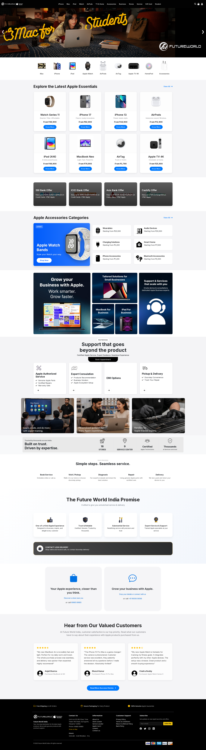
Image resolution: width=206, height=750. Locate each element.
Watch (81, 4)
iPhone (61, 4)
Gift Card (148, 4)
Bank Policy (120, 726)
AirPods (90, 4)
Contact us (96, 731)
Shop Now (44, 260)
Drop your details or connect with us (132, 594)
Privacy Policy (121, 719)
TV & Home (100, 4)
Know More (50, 127)
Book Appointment (103, 359)
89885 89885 (76, 602)
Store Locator (97, 722)
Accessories (111, 4)
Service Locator (97, 724)
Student (158, 4)
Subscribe (167, 724)
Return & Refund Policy (124, 724)
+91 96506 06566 (135, 599)
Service (139, 4)
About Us (95, 719)
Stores (131, 4)
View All (167, 86)
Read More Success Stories (102, 688)
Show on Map (73, 729)
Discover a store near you (73, 598)
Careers (95, 728)
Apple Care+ (96, 726)
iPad (74, 4)
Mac (68, 4)
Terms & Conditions (123, 722)
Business (122, 4)
